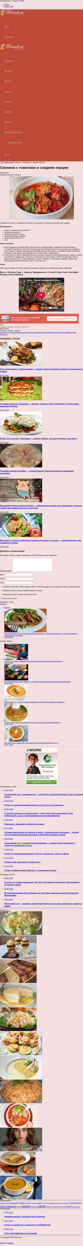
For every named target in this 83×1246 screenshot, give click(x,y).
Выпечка (8, 122)
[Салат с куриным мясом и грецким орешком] (21, 1103)
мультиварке (51, 1203)
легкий (44, 1203)
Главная (3, 162)
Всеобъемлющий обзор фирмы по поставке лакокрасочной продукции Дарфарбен (37, 682)
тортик (74, 1206)
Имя (2, 575)
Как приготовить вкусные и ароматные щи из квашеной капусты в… (31, 743)
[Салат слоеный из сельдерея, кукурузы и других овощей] (21, 934)
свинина (9, 327)
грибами (21, 1203)
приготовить (76, 1203)
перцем (3, 327)
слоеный (56, 1206)
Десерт (7, 112)
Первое (8, 71)
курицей (39, 1203)
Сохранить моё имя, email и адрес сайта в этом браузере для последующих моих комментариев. (41, 587)
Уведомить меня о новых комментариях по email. (22, 590)
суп (60, 1207)
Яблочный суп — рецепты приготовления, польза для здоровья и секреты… (34, 702)
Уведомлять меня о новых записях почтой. (20, 594)
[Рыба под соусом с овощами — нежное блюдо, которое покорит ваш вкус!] (21, 434)
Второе (7, 81)
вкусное (7, 1203)
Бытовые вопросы (13, 132)
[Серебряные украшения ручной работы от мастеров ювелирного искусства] (21, 1151)
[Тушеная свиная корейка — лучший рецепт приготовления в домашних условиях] (21, 467)
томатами (25, 327)
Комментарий (6, 571)
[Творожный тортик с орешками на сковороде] (18, 1006)
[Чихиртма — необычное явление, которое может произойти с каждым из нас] (21, 1078)
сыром (69, 1206)
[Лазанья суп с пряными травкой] (18, 1127)
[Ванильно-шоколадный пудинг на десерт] (18, 958)
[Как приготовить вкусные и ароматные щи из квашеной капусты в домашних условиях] (16, 741)
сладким (17, 327)
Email (3, 579)
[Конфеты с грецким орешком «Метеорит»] (18, 982)
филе (78, 1206)
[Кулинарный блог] (12, 15)
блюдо (2, 1203)
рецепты (34, 1206)
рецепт (26, 1206)
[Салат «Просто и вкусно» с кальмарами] (18, 1030)
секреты (49, 1206)
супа (64, 1206)
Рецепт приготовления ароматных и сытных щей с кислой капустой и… (33, 722)
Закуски (8, 102)
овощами (58, 1203)
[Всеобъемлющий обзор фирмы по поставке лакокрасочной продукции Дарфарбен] (16, 680)
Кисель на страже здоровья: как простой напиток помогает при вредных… (34, 661)
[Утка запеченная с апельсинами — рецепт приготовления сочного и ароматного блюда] (21, 365)
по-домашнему (65, 1203)
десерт (28, 1203)
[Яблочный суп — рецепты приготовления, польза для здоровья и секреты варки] (16, 700)
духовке (33, 1203)
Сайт (2, 583)
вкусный (14, 1203)
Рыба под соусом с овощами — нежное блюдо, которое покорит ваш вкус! (38, 438)
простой (18, 1206)
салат (42, 1206)
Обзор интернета (15, 142)
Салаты (8, 91)
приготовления (8, 1206)
